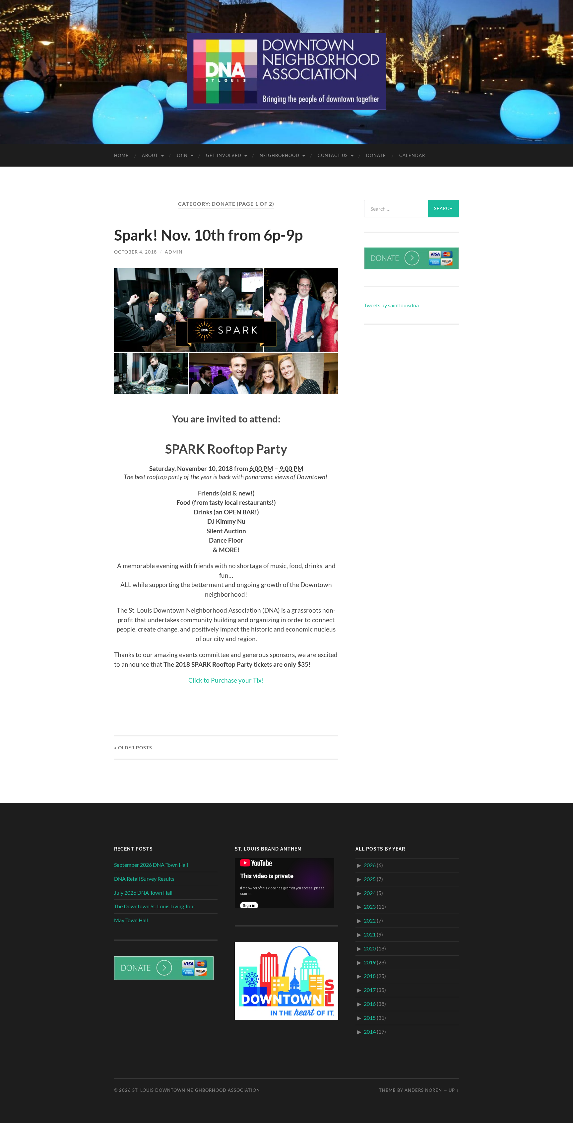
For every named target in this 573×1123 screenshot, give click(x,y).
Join (182, 155)
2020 (370, 948)
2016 (370, 1004)
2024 (370, 893)
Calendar (412, 155)
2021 (370, 934)
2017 (370, 990)
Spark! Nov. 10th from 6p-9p (208, 235)
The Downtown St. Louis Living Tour (154, 906)
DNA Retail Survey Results (144, 878)
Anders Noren (423, 1090)
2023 (370, 906)
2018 (370, 976)
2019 (370, 962)
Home (121, 155)
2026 (370, 865)
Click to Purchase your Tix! (226, 680)
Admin (174, 252)
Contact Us (333, 155)
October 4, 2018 (135, 252)
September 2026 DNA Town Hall (151, 864)
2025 (370, 879)
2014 (370, 1031)
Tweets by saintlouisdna (391, 305)
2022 (370, 920)
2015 (370, 1017)
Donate (376, 155)
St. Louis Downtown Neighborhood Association (196, 1090)
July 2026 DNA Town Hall (143, 892)
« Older (133, 747)
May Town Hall (131, 920)
